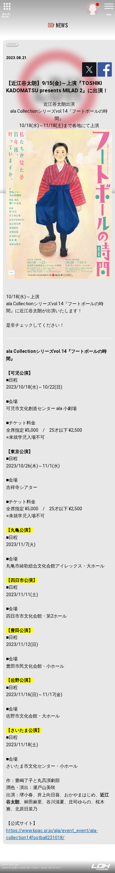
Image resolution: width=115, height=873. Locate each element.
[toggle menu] (108, 6)
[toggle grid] (6, 6)
